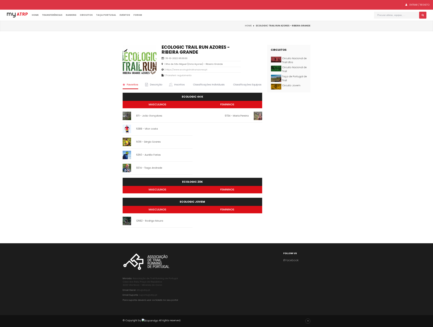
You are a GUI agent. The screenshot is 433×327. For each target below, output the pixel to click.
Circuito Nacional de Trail (294, 69)
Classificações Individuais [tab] (208, 84)
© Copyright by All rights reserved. (152, 320)
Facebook (292, 260)
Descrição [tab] (155, 84)
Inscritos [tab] (179, 84)
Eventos (125, 15)
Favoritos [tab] (132, 84)
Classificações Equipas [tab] (246, 84)
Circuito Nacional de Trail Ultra (294, 60)
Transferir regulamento (179, 75)
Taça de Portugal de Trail (294, 78)
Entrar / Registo (419, 4)
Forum (137, 15)
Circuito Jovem (291, 85)
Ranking (71, 15)
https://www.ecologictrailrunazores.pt (186, 69)
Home (35, 15)
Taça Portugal (106, 15)
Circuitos (86, 15)
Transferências (52, 15)
